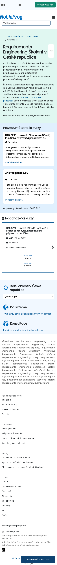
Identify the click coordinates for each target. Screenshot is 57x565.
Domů (7, 36)
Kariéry (6, 505)
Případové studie (12, 433)
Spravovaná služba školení (18, 462)
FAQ (4, 510)
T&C (4, 515)
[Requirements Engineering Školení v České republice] (13, 16)
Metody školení (11, 409)
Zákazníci (7, 496)
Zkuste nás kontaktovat (38, 559)
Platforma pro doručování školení (23, 467)
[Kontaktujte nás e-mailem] (19, 4)
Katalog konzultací (13, 443)
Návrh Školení (18, 36)
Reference (8, 500)
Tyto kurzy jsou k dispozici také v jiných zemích (27, 313)
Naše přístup (9, 428)
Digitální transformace (16, 457)
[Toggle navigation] (54, 17)
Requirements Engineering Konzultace (23, 330)
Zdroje (5, 414)
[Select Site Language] (3, 4)
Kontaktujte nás (45, 4)
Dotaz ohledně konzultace (18, 438)
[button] (52, 247)
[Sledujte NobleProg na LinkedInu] (3, 549)
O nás (5, 481)
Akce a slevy (9, 404)
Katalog (6, 399)
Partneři (7, 491)
